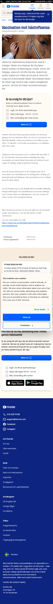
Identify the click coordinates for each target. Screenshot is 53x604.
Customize (25, 325)
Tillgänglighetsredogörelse (14, 540)
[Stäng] (48, 14)
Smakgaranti (8, 482)
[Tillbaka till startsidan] (13, 6)
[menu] (3, 6)
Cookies (6, 535)
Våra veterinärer (9, 448)
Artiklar (11, 20)
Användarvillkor (9, 530)
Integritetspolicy (10, 525)
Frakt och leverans (10, 468)
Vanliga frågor (9, 506)
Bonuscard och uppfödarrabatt (16, 487)
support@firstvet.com (16, 419)
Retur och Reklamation (13, 472)
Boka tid (24, 124)
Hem (3, 20)
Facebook (11, 424)
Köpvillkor (7, 477)
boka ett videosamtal (35, 344)
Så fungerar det (9, 501)
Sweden (14, 554)
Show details (39, 309)
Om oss (6, 443)
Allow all (26, 317)
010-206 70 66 (13, 414)
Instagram (11, 429)
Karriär (5, 453)
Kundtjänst (7, 511)
